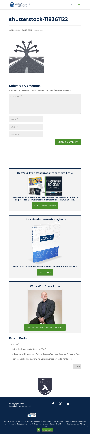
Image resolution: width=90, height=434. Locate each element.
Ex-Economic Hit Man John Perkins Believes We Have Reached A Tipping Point (45, 354)
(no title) (15, 344)
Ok (39, 430)
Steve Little (15, 30)
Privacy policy (47, 430)
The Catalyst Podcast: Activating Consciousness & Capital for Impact (41, 359)
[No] (87, 426)
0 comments (38, 30)
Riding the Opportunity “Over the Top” (28, 349)
